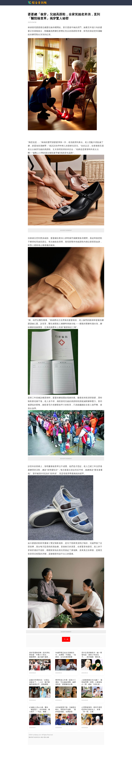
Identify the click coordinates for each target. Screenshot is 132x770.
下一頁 (66, 639)
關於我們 (31, 737)
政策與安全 (37, 737)
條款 (42, 737)
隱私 (45, 737)
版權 (48, 737)
